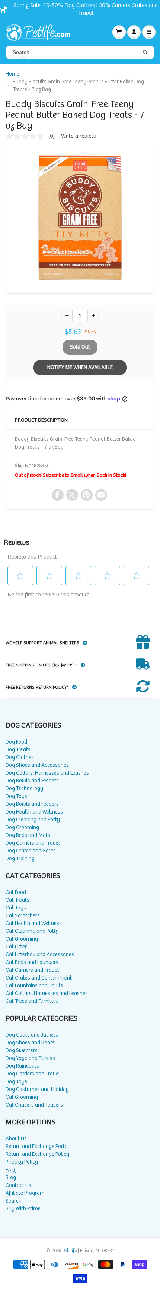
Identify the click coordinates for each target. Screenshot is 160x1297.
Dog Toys (16, 796)
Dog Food (16, 742)
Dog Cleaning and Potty (33, 820)
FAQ (10, 1170)
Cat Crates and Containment (39, 978)
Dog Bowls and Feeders (32, 781)
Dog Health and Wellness (34, 812)
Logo (41, 32)
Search (14, 1201)
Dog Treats (18, 749)
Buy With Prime (23, 1208)
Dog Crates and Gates (31, 851)
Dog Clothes (20, 757)
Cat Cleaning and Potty (32, 931)
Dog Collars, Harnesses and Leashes (47, 773)
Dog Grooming (22, 827)
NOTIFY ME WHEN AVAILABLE (80, 367)
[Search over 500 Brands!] (145, 53)
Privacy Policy (22, 1162)
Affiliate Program (25, 1193)
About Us (16, 1138)
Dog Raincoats (22, 1066)
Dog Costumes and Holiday (37, 1089)
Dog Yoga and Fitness (30, 1058)
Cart (119, 31)
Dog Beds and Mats (28, 835)
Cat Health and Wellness (34, 923)
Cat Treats (17, 900)
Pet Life (70, 1251)
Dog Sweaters (22, 1050)
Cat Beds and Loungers (32, 962)
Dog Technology (24, 788)
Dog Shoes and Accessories (37, 765)
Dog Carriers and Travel (33, 843)
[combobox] (80, 52)
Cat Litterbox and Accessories (40, 954)
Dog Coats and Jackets (32, 1035)
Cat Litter (16, 947)
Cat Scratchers (23, 915)
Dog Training (20, 858)
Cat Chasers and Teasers (34, 1105)
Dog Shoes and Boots (30, 1043)
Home (12, 74)
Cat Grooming (22, 939)
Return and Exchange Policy (37, 1154)
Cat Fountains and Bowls (34, 985)
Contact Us (18, 1185)
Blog (11, 1177)
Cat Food (16, 892)
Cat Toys (16, 908)
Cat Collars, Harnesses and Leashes (47, 993)
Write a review (78, 136)
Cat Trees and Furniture (32, 1001)
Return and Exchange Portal (37, 1146)
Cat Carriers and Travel (32, 970)
